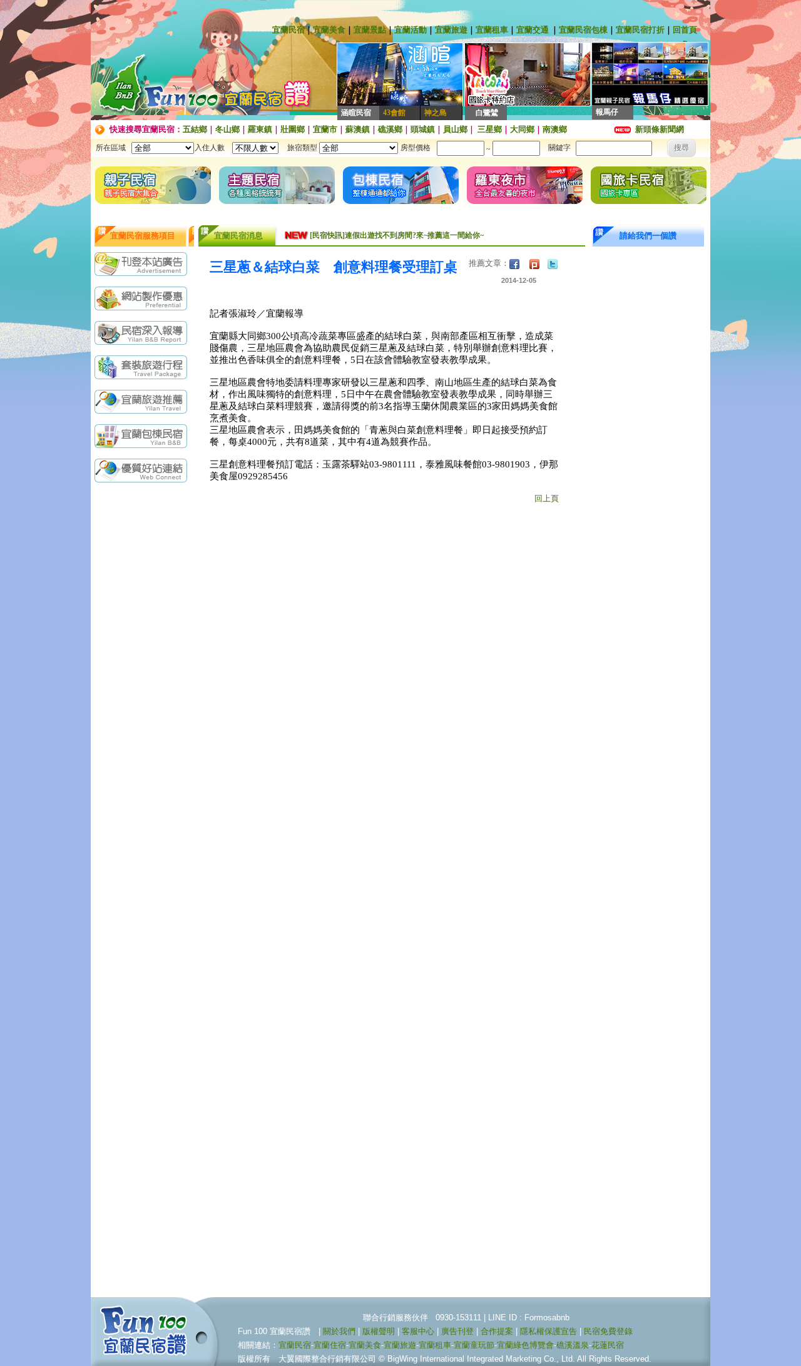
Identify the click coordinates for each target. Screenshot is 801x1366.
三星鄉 (489, 129)
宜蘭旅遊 (451, 29)
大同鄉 (522, 129)
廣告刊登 (457, 1331)
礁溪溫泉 (572, 1345)
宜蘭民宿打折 (640, 29)
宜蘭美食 (329, 29)
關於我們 (339, 1331)
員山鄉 (455, 129)
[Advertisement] (144, 686)
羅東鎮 (260, 129)
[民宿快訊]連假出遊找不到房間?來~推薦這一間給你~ (397, 235)
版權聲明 (378, 1331)
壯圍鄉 (292, 129)
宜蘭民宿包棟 (583, 29)
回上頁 (546, 498)
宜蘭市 (325, 129)
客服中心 (418, 1331)
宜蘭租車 (492, 29)
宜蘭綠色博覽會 (525, 1345)
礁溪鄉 (390, 129)
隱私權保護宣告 (548, 1331)
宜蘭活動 (410, 29)
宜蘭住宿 (330, 1345)
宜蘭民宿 (288, 29)
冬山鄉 (227, 129)
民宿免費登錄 (608, 1331)
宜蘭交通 (532, 29)
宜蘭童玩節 (474, 1345)
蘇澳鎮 (357, 129)
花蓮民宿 (607, 1345)
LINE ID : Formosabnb (528, 1317)
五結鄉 (195, 129)
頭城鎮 (423, 129)
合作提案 (497, 1331)
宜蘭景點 (370, 29)
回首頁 (685, 29)
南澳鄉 (555, 129)
